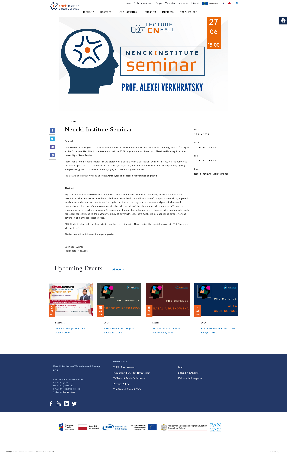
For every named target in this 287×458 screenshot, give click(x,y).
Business (168, 12)
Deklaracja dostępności (190, 378)
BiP (230, 5)
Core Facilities (127, 12)
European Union (210, 5)
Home (128, 3)
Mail (180, 367)
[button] (283, 20)
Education (149, 12)
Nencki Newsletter (188, 372)
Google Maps (68, 392)
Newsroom (183, 3)
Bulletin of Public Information (129, 378)
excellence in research (224, 3)
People (159, 3)
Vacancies (170, 3)
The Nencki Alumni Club (127, 389)
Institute (88, 12)
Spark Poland (188, 12)
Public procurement (143, 3)
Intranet (195, 3)
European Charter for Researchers (131, 372)
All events (118, 269)
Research (106, 12)
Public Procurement (124, 367)
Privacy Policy (121, 383)
